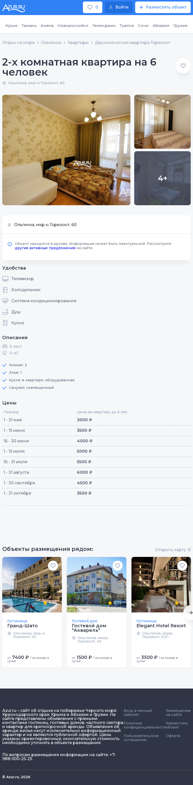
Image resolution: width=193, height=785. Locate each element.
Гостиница (17, 621)
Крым (12, 25)
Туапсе (127, 25)
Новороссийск (73, 25)
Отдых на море (18, 43)
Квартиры (78, 43)
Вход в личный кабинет (138, 712)
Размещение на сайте (178, 712)
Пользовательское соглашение (141, 738)
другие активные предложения (45, 248)
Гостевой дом (84, 621)
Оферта (173, 736)
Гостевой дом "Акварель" (89, 628)
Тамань (29, 25)
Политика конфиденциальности (145, 725)
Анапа (47, 25)
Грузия (180, 25)
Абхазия (161, 25)
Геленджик (104, 25)
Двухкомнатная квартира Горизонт (132, 43)
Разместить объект (177, 725)
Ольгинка (51, 43)
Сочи (143, 25)
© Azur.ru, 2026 (16, 777)
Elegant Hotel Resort (161, 625)
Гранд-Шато (22, 625)
